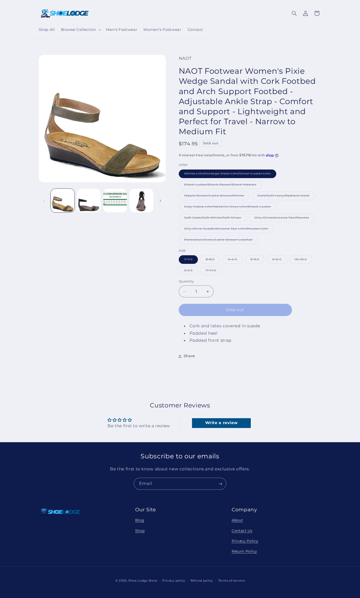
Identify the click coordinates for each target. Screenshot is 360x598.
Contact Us (242, 530)
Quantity (186, 281)
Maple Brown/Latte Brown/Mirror (217, 197)
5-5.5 (191, 271)
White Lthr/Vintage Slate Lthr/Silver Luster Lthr (230, 174)
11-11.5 (213, 271)
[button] (80, 29)
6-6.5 (279, 260)
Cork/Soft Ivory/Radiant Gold (286, 197)
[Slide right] (160, 200)
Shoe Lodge (137, 580)
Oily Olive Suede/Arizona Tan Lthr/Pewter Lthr (229, 230)
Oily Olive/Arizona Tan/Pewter (284, 219)
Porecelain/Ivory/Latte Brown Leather (221, 241)
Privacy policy (173, 580)
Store (153, 580)
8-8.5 (213, 260)
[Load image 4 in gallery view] (115, 200)
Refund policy (202, 580)
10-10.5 (303, 260)
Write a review (221, 423)
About (237, 520)
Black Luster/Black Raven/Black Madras (223, 186)
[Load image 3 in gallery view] (89, 200)
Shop (140, 530)
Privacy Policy (245, 541)
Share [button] (189, 356)
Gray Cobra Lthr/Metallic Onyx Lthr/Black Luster (230, 208)
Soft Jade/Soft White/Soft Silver (215, 219)
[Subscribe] (220, 484)
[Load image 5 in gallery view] (141, 200)
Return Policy (244, 551)
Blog (139, 520)
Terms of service (231, 580)
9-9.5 (257, 260)
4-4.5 (235, 260)
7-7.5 (191, 260)
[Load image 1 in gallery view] (62, 200)
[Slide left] (44, 200)
